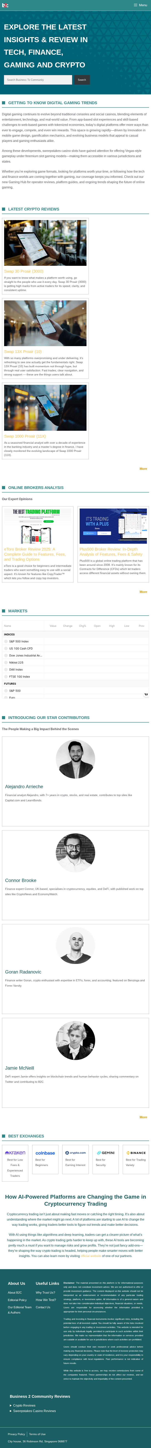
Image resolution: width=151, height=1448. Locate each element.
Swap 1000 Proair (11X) (25, 436)
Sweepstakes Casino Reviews (34, 1411)
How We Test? (46, 1300)
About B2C (15, 1292)
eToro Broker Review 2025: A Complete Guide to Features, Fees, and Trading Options (35, 554)
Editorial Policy (17, 1300)
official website (91, 1256)
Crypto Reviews (24, 1405)
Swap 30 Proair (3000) (23, 271)
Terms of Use (37, 1434)
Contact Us (43, 1307)
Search (82, 79)
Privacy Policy (16, 1434)
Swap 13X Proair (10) (23, 351)
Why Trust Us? (45, 1292)
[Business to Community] (5, 5)
